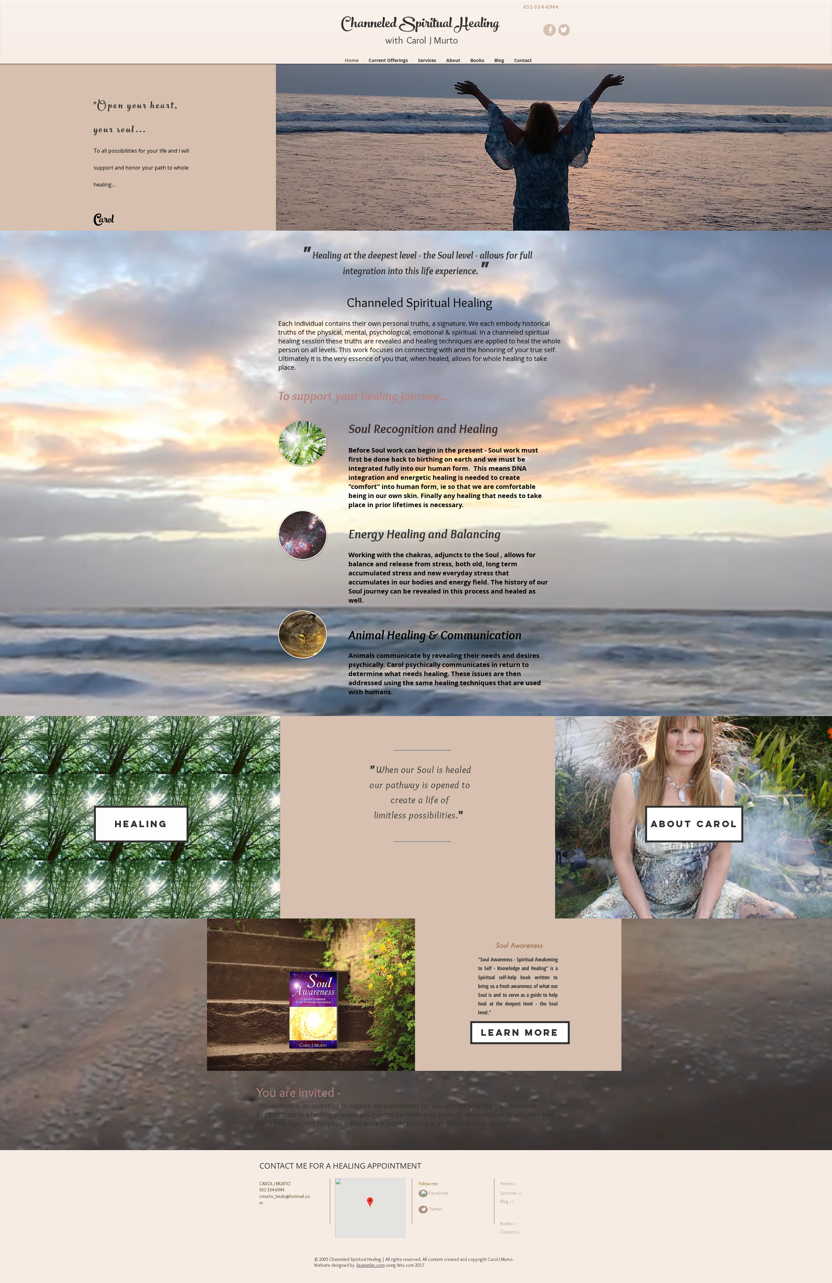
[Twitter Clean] (423, 1209)
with (394, 40)
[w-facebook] (423, 1193)
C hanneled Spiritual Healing (420, 25)
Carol (416, 40)
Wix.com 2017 (410, 1265)
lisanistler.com (371, 1265)
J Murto (444, 40)
